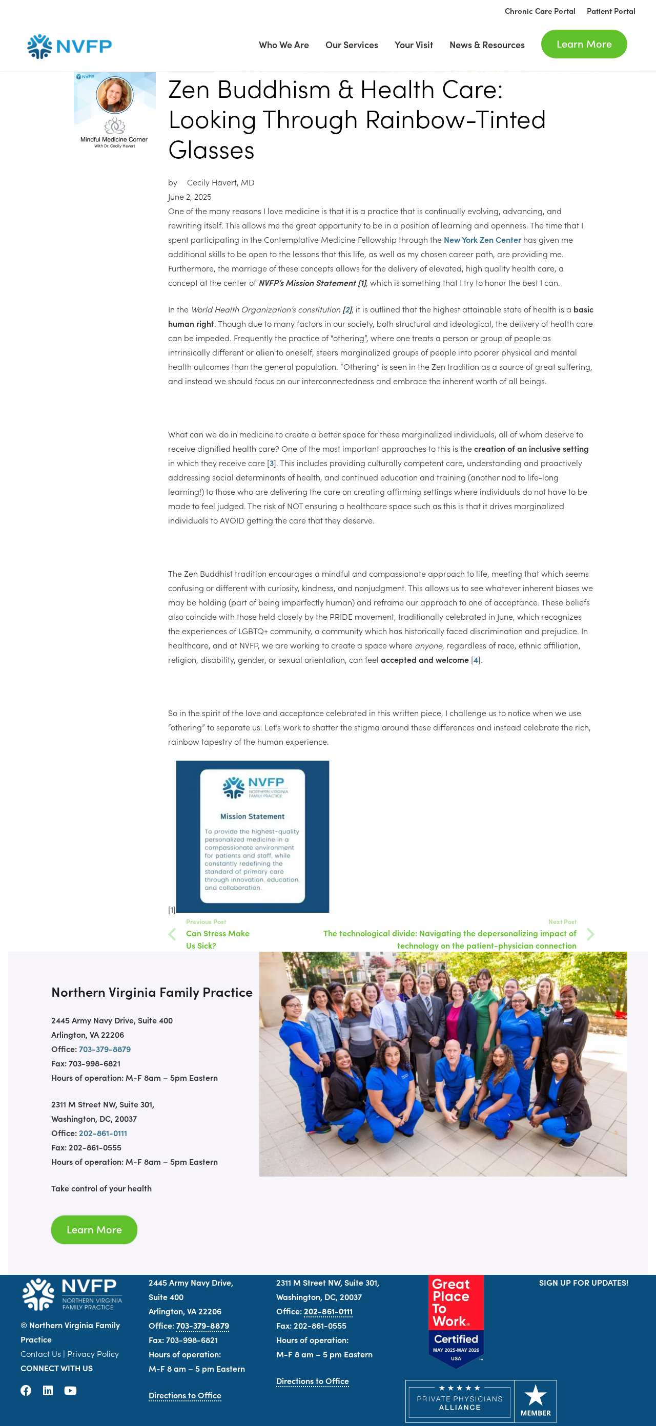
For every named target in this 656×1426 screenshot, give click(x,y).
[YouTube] (70, 1390)
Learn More (94, 1229)
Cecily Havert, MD (221, 181)
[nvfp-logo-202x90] (66, 46)
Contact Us (40, 1353)
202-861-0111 (103, 1132)
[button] (533, 44)
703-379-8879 (105, 1048)
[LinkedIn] (48, 1390)
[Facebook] (26, 1390)
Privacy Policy (93, 1353)
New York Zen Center (482, 239)
